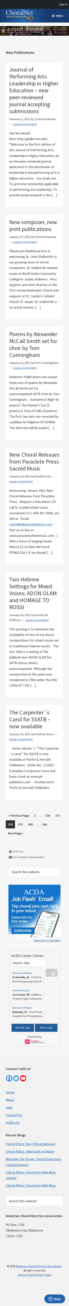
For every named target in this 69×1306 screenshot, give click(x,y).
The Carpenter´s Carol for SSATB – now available (29, 719)
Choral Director (21, 990)
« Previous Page (18, 816)
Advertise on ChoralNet (47, 940)
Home (10, 1092)
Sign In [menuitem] (63, 4)
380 (31, 824)
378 (11, 824)
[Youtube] (23, 1078)
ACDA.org (17, 851)
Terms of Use (25, 1275)
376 (48, 815)
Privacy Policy (43, 1275)
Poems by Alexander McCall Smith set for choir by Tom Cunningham (33, 344)
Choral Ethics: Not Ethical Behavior (31, 1144)
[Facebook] (9, 1078)
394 (45, 824)
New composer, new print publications (33, 225)
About (10, 1100)
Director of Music (22, 973)
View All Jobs (22, 1027)
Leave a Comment (25, 124)
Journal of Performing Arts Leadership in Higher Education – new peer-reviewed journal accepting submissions (33, 90)
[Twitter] (16, 1078)
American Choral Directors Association (38, 1266)
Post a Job (46, 1027)
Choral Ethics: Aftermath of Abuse (30, 1151)
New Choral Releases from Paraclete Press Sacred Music (34, 461)
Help (9, 1107)
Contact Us (14, 1115)
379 (21, 824)
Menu (59, 16)
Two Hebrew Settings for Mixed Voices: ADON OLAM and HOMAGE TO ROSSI (33, 593)
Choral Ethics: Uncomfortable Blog (31, 1185)
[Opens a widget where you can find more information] (54, 1299)
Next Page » (16, 834)
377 (58, 815)
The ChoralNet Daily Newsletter (28, 857)
